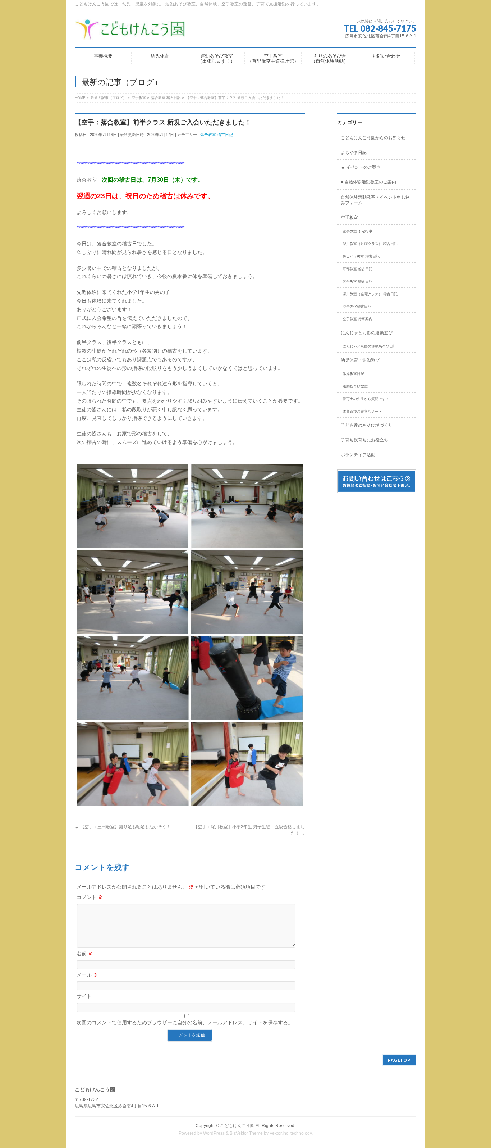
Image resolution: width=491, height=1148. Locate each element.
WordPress (214, 1133)
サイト (84, 996)
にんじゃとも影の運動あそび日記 (369, 346)
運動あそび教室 (355, 386)
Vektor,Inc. (279, 1133)
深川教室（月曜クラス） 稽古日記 (370, 244)
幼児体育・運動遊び (360, 360)
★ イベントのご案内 (361, 167)
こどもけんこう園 (237, 1125)
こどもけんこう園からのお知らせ (373, 137)
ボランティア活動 (358, 454)
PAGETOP (399, 1060)
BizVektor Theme (246, 1133)
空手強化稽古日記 (357, 306)
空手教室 (349, 217)
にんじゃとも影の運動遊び (367, 332)
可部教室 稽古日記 (357, 269)
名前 (85, 953)
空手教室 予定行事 (357, 231)
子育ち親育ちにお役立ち (364, 440)
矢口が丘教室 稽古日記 (361, 256)
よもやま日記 (354, 152)
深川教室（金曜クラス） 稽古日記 (370, 294)
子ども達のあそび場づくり (367, 425)
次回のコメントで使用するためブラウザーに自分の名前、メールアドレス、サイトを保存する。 (185, 1022)
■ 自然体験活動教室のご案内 (368, 182)
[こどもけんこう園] (130, 32)
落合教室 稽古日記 (216, 134)
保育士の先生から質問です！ (366, 399)
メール (87, 975)
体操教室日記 (353, 374)
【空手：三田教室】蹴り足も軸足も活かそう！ (123, 826)
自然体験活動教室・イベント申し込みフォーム (375, 200)
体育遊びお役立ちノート (362, 411)
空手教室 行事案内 (357, 319)
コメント (90, 897)
